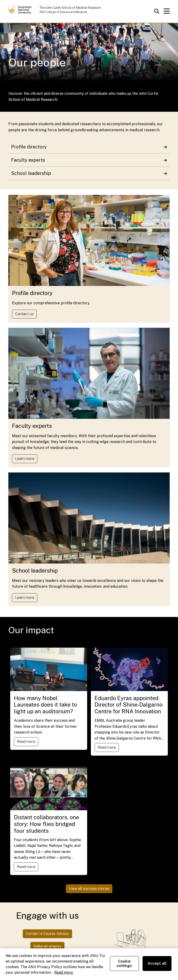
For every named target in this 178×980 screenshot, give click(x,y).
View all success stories (89, 888)
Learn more (24, 458)
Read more (26, 741)
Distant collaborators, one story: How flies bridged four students (46, 824)
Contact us (24, 314)
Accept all (157, 963)
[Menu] (167, 12)
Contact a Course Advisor (47, 933)
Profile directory (29, 147)
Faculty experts (28, 160)
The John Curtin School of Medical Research (70, 8)
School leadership (31, 173)
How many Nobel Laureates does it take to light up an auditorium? (45, 705)
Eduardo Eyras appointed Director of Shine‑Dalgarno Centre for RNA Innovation (128, 705)
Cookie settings (124, 963)
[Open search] (156, 11)
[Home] (10, 49)
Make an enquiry (47, 946)
